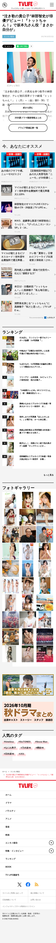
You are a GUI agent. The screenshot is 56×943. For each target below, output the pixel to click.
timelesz (9, 741)
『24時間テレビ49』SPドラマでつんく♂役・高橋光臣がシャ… (35, 391)
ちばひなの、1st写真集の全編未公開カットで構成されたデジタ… (35, 365)
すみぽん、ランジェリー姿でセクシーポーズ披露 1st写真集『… (35, 339)
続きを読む (28, 107)
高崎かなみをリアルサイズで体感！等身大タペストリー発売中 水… (35, 405)
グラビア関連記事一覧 (28, 128)
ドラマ (8, 803)
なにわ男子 (10, 747)
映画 (7, 835)
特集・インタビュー (14, 851)
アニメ (8, 819)
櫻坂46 (40, 747)
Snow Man (41, 741)
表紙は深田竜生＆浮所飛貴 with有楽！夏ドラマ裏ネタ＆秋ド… (35, 431)
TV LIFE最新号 (12, 875)
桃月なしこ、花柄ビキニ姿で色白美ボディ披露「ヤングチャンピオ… (35, 444)
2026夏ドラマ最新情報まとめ (28, 118)
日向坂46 (9, 754)
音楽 (7, 827)
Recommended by (36, 318)
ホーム (4, 771)
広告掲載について (9, 900)
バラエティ (10, 811)
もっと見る (49, 475)
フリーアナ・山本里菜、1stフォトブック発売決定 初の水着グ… (35, 378)
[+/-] (51, 842)
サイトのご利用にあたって (12, 893)
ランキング (10, 859)
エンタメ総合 (15, 771)
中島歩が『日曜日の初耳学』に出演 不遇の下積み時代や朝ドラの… (35, 352)
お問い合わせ (35, 900)
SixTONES (25, 741)
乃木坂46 (26, 747)
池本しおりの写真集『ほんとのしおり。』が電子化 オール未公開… (34, 418)
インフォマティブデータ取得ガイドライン (18, 906)
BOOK (8, 867)
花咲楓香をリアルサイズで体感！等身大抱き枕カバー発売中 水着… (35, 457)
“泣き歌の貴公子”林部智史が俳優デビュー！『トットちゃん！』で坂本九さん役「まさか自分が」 (29, 776)
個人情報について (37, 893)
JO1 (22, 754)
